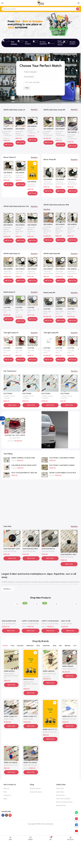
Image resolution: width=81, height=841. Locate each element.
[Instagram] (76, 818)
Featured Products (36, 792)
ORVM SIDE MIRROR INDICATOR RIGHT (47, 230)
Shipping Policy (61, 805)
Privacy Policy (60, 795)
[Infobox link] (55, 43)
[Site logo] (40, 3)
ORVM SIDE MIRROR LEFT (7, 272)
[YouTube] (76, 831)
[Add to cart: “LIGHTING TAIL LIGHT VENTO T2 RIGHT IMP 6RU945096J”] (6, 431)
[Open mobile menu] (2, 3)
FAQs (5, 792)
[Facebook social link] (2, 815)
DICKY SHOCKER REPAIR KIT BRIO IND (24, 473)
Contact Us (7, 795)
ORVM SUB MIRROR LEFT (7, 176)
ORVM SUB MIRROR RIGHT (48, 183)
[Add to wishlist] (11, 119)
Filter (27, 88)
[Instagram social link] (6, 815)
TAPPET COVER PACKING (27, 624)
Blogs (5, 799)
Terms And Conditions (63, 799)
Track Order (60, 788)
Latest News (60, 792)
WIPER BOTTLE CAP (49, 732)
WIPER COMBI (8, 719)
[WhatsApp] (76, 812)
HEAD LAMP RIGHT (47, 312)
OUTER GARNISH (63, 624)
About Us (6, 788)
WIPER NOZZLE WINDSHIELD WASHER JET (11, 676)
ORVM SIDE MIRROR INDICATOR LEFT (7, 230)
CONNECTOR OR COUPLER (9, 397)
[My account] (79, 3)
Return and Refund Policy (64, 802)
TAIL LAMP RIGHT (46, 351)
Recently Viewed (35, 788)
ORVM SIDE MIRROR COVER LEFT (7, 133)
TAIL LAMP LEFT (6, 351)
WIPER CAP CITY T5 (50, 729)
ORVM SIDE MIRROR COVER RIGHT (48, 133)
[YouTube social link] (10, 815)
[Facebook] (76, 824)
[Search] (77, 8)
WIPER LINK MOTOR (49, 674)
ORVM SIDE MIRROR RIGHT (48, 272)
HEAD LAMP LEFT (7, 311)
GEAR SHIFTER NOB (9, 551)
